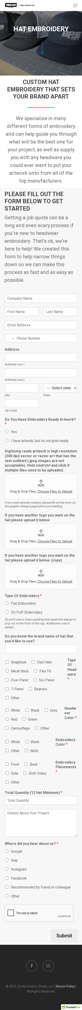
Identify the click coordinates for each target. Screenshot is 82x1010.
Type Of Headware (71, 669)
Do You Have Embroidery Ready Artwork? (40, 421)
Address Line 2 (15, 379)
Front (15, 764)
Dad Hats (44, 662)
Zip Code (11, 410)
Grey (53, 710)
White (15, 710)
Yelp (14, 860)
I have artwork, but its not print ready (40, 441)
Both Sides (37, 773)
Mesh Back (20, 671)
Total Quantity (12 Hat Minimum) (33, 792)
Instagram (19, 869)
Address (12, 349)
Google (16, 851)
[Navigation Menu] (75, 5)
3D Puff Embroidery (27, 612)
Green (32, 719)
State (46, 395)
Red (14, 719)
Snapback (18, 662)
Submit (64, 936)
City (7, 395)
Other (15, 698)
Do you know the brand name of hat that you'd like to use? (39, 638)
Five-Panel (19, 680)
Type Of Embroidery (23, 596)
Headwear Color (70, 713)
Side (14, 773)
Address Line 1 (15, 364)
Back (34, 764)
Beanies (40, 689)
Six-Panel (46, 680)
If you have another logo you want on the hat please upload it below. (40, 517)
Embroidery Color (65, 742)
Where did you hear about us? (31, 843)
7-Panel (17, 689)
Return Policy (65, 986)
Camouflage (20, 728)
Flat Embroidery (23, 603)
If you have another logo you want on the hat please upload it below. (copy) (40, 557)
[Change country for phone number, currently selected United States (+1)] (10, 338)
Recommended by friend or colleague (41, 887)
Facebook (19, 878)
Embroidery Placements (66, 767)
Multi (34, 751)
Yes (14, 432)
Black (35, 710)
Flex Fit (45, 671)
